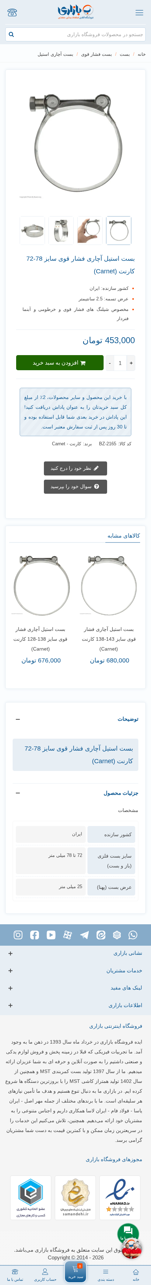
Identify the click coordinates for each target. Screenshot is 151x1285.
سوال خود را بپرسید (72, 486)
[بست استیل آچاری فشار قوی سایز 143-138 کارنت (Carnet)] (109, 585)
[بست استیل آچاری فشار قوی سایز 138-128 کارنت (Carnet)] (40, 585)
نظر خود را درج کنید (72, 468)
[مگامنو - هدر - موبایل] (139, 12)
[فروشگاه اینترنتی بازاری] (75, 12)
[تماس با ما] (12, 12)
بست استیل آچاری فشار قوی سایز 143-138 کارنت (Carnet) (109, 639)
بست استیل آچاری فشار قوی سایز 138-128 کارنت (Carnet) (40, 639)
